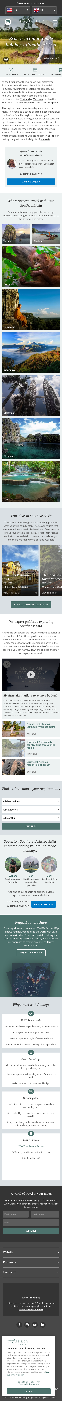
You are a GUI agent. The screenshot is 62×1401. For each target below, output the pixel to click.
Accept (29, 1391)
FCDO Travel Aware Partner (31, 1146)
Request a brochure (31, 952)
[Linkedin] (43, 1325)
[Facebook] (19, 1325)
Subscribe (31, 1230)
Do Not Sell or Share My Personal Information (29, 1383)
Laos (6, 499)
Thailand (25, 99)
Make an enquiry (31, 181)
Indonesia (9, 370)
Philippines (54, 102)
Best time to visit (35, 74)
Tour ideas (11, 74)
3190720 (53, 1397)
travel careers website (31, 1309)
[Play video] (31, 675)
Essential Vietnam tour (16, 577)
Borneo (52, 135)
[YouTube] (35, 1325)
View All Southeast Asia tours (31, 604)
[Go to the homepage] (32, 21)
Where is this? (51, 58)
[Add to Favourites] (6, 59)
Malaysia (45, 139)
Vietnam (38, 99)
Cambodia (9, 327)
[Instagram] (27, 1325)
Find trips (31, 826)
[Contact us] (8, 22)
